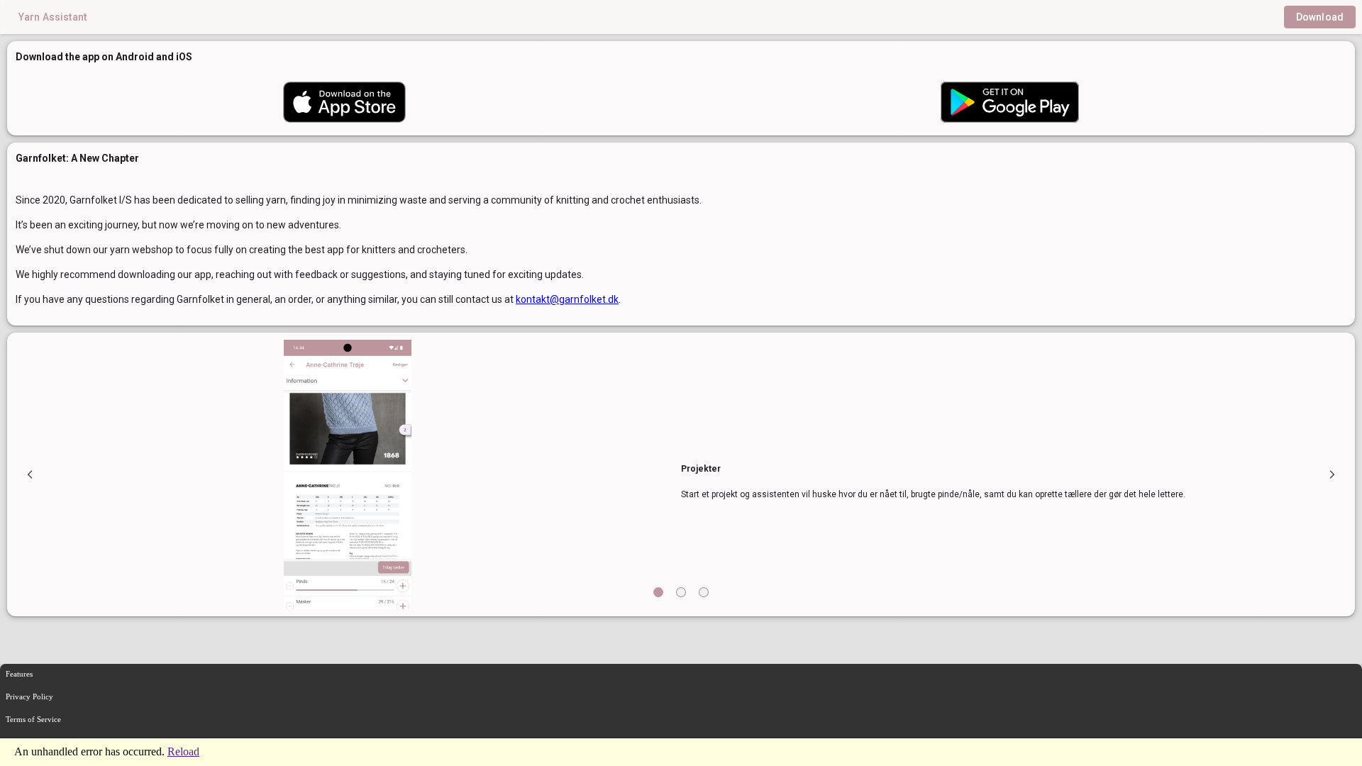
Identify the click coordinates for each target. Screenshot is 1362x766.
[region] (681, 474)
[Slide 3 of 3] (703, 592)
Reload (183, 751)
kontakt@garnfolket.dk (567, 299)
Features (19, 674)
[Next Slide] (1332, 475)
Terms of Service (33, 719)
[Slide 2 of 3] (681, 592)
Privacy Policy (29, 696)
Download (1320, 17)
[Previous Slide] (29, 475)
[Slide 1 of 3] (658, 592)
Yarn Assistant (52, 17)
